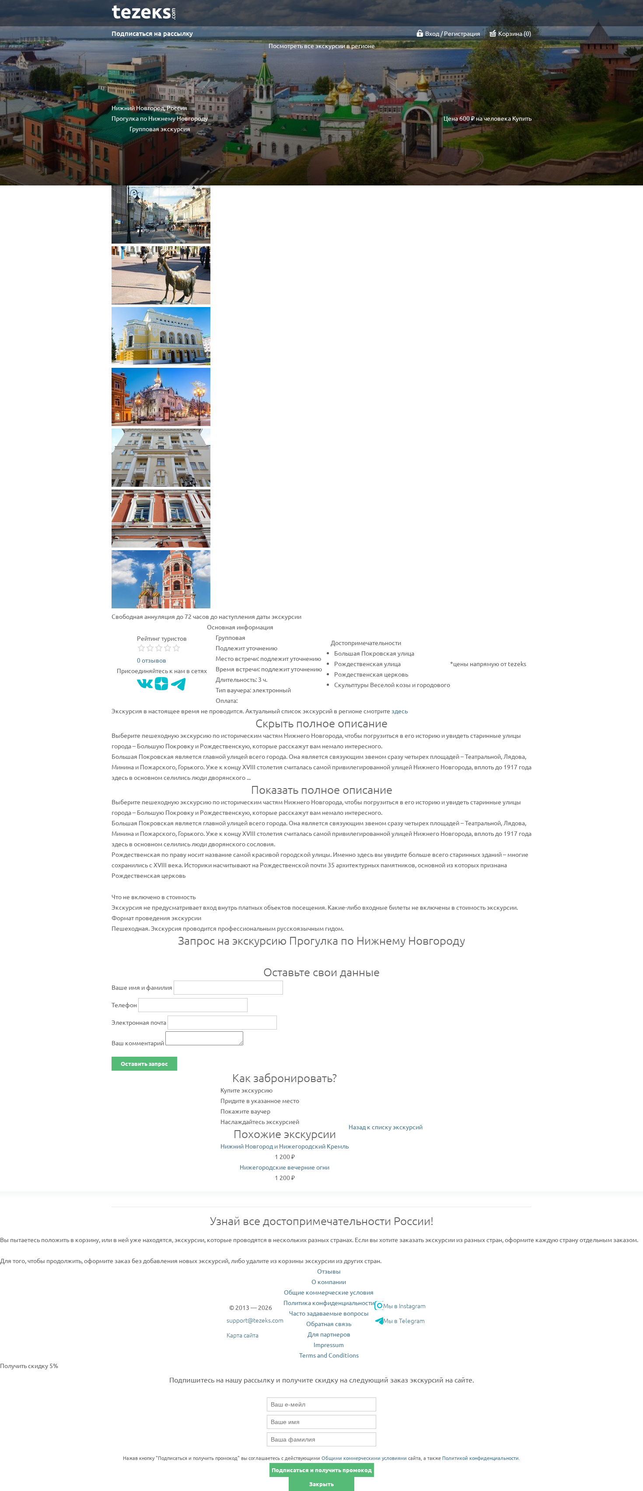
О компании (328, 1281)
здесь (399, 711)
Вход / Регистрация (452, 33)
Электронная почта (139, 1022)
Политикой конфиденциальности (480, 1457)
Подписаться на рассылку (152, 33)
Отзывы (329, 1271)
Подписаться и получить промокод (322, 1470)
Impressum (329, 1344)
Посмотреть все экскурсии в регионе (322, 45)
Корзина (513, 33)
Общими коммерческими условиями (364, 1457)
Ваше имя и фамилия (142, 987)
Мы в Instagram (404, 1305)
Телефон (124, 1005)
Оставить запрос (144, 1063)
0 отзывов (151, 660)
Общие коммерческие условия (329, 1292)
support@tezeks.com (255, 1320)
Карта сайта (243, 1334)
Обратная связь (328, 1323)
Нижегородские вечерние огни (284, 1167)
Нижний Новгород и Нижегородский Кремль (284, 1146)
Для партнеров (329, 1334)
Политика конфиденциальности (328, 1302)
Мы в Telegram (404, 1320)
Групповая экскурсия (159, 129)
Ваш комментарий (138, 1043)
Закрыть (321, 1484)
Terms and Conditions (329, 1355)
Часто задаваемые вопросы (329, 1313)
